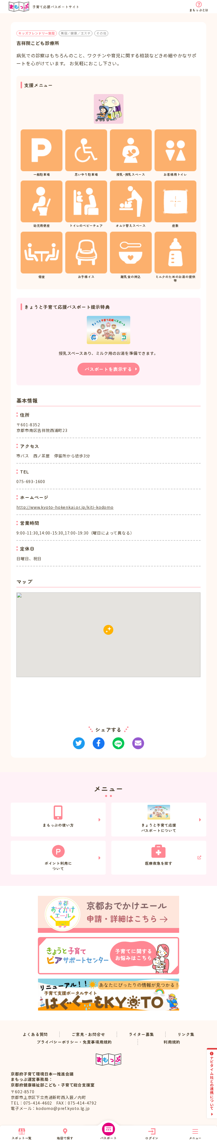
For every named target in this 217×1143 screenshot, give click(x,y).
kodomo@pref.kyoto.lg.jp (63, 1108)
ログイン (152, 1138)
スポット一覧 (22, 1138)
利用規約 (172, 1042)
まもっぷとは (198, 10)
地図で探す (65, 1138)
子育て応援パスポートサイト (55, 6)
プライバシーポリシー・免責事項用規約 (74, 1042)
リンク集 (185, 1034)
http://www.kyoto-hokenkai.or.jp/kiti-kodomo (64, 507)
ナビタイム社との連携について (212, 1083)
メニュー (195, 1138)
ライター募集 (141, 1034)
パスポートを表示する (108, 369)
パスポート (108, 1138)
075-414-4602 (37, 1103)
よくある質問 (35, 1034)
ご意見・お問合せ (88, 1034)
